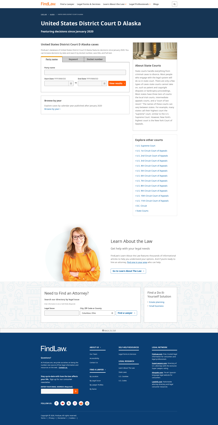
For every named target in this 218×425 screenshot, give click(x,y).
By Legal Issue (95, 381)
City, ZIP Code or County (91, 308)
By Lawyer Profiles (96, 385)
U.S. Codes (123, 381)
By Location (94, 376)
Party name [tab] (52, 59)
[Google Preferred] (87, 403)
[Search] (174, 4)
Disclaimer (62, 418)
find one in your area (137, 262)
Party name (49, 67)
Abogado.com (157, 372)
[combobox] (61, 313)
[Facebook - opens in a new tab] (56, 403)
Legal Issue (49, 308)
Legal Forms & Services (127, 354)
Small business (156, 306)
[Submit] (75, 391)
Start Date (55, 78)
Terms (43, 418)
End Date (88, 78)
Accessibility (94, 358)
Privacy (51, 418)
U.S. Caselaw (123, 376)
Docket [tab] (95, 59)
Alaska (52, 14)
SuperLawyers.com (159, 363)
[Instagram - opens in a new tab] (75, 403)
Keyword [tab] (73, 59)
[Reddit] (81, 403)
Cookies (72, 418)
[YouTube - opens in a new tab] (62, 403)
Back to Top (110, 330)
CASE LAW (44, 14)
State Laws (123, 372)
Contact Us (94, 362)
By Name (93, 389)
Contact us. (63, 367)
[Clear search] (112, 313)
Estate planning (156, 302)
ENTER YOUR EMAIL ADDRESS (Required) (57, 387)
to (76, 82)
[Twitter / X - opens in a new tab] (69, 403)
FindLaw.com (157, 354)
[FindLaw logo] (49, 4)
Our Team (93, 354)
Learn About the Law (127, 368)
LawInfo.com (157, 382)
